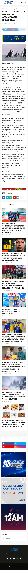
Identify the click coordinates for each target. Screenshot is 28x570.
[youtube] (8, 446)
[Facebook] (14, 2)
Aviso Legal (20, 566)
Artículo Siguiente (22, 434)
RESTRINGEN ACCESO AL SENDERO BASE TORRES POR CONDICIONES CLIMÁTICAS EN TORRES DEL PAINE (14, 395)
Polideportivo (14, 9)
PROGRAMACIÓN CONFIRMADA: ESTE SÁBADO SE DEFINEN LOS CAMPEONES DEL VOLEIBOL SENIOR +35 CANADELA (13, 228)
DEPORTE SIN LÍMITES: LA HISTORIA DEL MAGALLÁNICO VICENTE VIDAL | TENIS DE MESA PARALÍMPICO (13, 257)
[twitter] (20, 443)
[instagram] (20, 446)
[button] (2, 2)
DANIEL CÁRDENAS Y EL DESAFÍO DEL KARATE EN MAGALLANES (11, 311)
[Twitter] (7, 197)
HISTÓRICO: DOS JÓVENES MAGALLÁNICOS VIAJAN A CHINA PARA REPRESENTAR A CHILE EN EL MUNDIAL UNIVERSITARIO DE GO (13, 367)
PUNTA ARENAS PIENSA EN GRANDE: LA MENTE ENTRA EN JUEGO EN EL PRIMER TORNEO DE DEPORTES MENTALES (13, 423)
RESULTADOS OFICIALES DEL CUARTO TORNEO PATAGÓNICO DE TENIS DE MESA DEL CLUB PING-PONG (13, 285)
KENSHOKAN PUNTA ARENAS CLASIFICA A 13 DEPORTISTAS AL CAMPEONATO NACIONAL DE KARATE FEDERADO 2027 (13, 338)
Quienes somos (12, 566)
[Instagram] (16, 2)
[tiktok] (21, 558)
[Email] (17, 197)
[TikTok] (18, 2)
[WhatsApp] (10, 197)
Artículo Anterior (6, 434)
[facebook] (8, 443)
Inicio (6, 566)
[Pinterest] (14, 197)
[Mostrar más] (21, 197)
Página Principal (6, 9)
